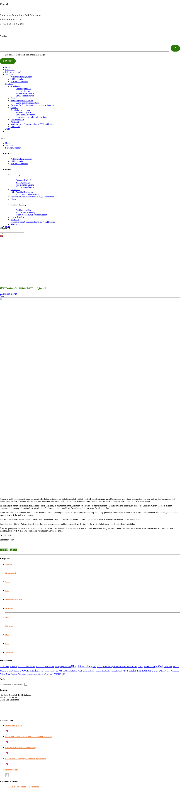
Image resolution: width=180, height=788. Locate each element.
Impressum (21, 787)
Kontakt (11, 787)
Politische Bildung (71, 671)
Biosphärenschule (10, 573)
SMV (7, 635)
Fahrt (7, 590)
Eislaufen (100, 667)
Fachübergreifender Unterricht (117, 666)
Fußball (4, 550)
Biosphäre (67, 667)
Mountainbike (9, 608)
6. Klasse (13, 666)
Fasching (140, 667)
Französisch (149, 666)
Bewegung (59, 667)
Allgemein (8, 564)
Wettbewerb (9, 652)
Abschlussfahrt (29, 667)
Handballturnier (11, 770)
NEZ (56, 671)
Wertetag (40, 674)
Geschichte (168, 667)
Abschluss (21, 667)
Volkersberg (5, 674)
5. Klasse (4, 666)
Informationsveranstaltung (14, 599)
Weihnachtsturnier (32, 674)
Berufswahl (49, 666)
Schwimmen (112, 671)
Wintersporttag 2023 (13, 725)
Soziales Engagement (139, 670)
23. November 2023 (8, 294)
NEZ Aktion (9, 626)
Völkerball (21, 674)
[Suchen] (175, 48)
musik (52, 671)
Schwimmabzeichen (102, 671)
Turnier (168, 671)
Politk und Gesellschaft (86, 671)
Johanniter (3, 671)
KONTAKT (8, 61)
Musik (7, 617)
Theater (162, 671)
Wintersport (59, 673)
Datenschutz (34, 787)
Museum (46, 671)
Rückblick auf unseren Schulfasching (20, 747)
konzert (9, 671)
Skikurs (118, 671)
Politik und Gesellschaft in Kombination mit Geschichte (28, 736)
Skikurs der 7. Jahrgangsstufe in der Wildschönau (25, 759)
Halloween (176, 667)
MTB (40, 671)
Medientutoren (16, 671)
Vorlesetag (14, 674)
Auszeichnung (40, 667)
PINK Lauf (62, 671)
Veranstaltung (175, 671)
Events (7, 582)
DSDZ (94, 667)
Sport (2, 296)
